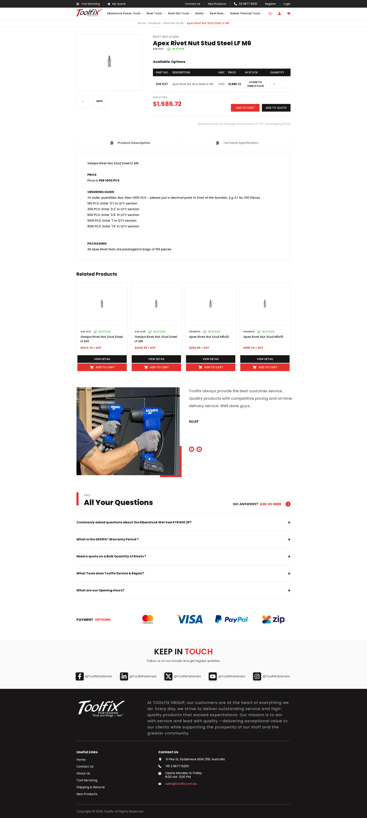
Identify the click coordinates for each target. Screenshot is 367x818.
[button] (245, 108)
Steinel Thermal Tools (245, 13)
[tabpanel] (183, 206)
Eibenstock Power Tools (123, 13)
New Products (217, 4)
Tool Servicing (86, 780)
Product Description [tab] (134, 143)
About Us (83, 773)
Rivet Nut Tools (178, 13)
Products (155, 23)
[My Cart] (289, 13)
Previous (74, 63)
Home (142, 23)
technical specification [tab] (240, 143)
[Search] (270, 13)
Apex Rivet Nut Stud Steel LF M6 (208, 23)
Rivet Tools (154, 13)
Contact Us (84, 767)
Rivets (199, 13)
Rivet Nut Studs (174, 23)
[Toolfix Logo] (89, 15)
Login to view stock (255, 84)
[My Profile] (279, 13)
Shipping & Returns (90, 787)
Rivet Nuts (217, 13)
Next (145, 63)
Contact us (192, 4)
